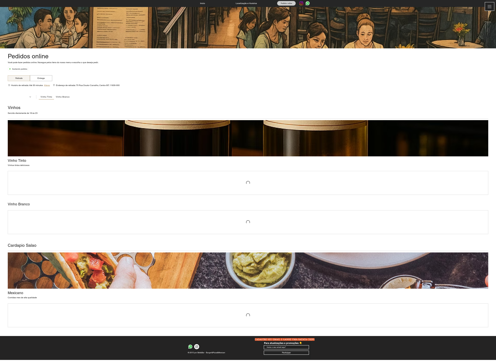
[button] (19, 78)
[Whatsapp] (307, 3)
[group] (41, 78)
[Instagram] (301, 3)
